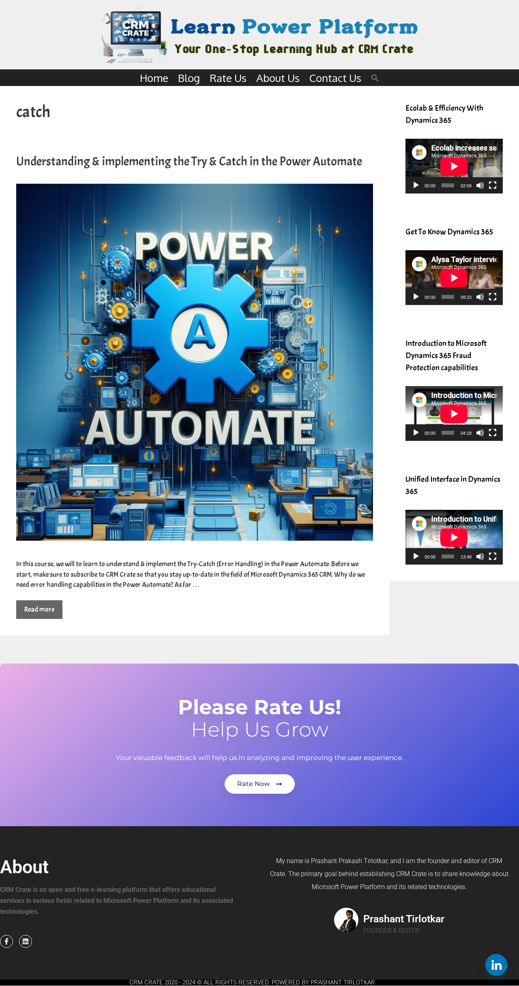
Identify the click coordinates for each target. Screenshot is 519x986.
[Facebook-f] (6, 941)
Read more (39, 609)
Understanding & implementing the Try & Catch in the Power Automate (189, 161)
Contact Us (335, 77)
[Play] (416, 185)
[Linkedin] (25, 941)
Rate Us (228, 77)
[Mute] (480, 185)
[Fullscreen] (493, 185)
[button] (375, 77)
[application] (454, 166)
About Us (278, 77)
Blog (189, 77)
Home (154, 77)
